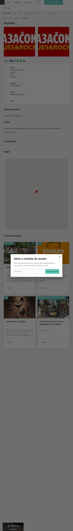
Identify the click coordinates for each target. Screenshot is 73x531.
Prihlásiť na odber (52, 271)
